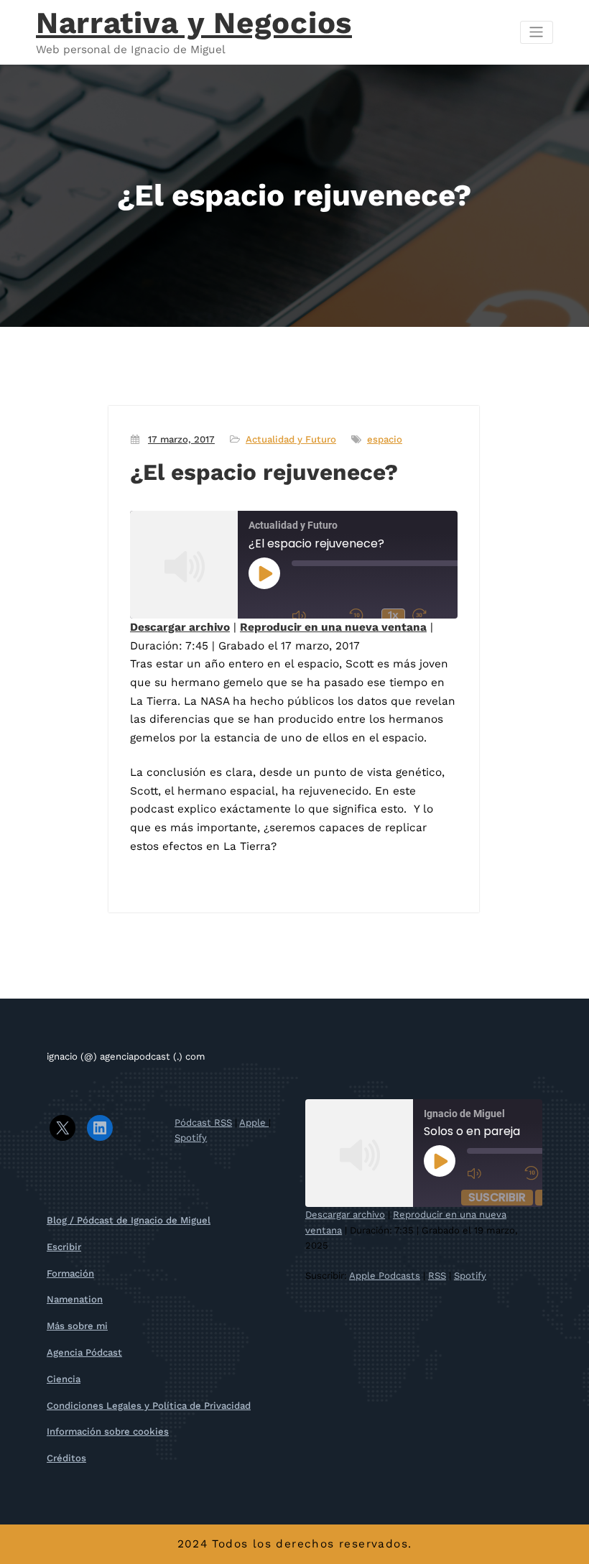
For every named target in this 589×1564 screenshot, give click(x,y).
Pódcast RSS (203, 1122)
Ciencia (63, 1379)
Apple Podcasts (384, 1275)
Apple (254, 1122)
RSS (437, 1275)
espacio (384, 439)
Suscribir (497, 1197)
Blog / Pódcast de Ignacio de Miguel (128, 1220)
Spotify (191, 1137)
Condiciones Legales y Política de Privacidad (149, 1405)
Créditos (66, 1458)
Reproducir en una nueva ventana (333, 627)
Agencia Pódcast (84, 1352)
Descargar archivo (180, 627)
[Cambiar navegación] (536, 32)
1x (393, 615)
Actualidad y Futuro (291, 439)
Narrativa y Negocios (194, 22)
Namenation (75, 1299)
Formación (70, 1273)
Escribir (64, 1246)
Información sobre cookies (108, 1431)
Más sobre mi (77, 1325)
